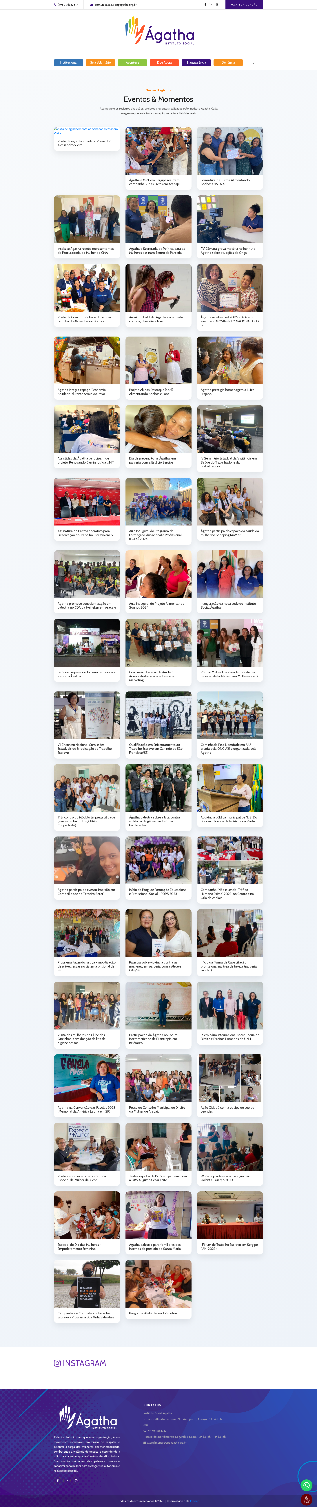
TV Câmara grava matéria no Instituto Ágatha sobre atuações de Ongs (228, 251)
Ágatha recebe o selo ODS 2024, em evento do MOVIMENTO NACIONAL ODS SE (230, 321)
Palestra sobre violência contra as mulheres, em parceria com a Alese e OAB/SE (155, 966)
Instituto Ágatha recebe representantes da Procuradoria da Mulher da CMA (86, 251)
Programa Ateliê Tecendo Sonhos (153, 1313)
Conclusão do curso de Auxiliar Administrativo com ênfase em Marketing (151, 676)
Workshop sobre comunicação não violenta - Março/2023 (225, 1178)
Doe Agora (164, 62)
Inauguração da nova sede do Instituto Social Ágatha (228, 606)
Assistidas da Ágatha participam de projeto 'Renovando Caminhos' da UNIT (86, 460)
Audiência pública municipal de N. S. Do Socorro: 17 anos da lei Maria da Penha (229, 819)
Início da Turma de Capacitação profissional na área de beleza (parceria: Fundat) (229, 966)
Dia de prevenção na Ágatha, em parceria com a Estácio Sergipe (152, 460)
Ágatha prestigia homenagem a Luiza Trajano (227, 392)
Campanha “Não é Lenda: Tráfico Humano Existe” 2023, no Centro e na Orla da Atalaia (227, 894)
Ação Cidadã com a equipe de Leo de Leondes (227, 1110)
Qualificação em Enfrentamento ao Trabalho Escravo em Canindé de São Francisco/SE (156, 749)
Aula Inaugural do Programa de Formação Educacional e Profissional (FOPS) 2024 (155, 535)
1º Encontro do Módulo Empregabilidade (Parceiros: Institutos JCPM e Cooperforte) (86, 821)
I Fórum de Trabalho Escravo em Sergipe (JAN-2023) (229, 1247)
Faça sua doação (244, 4)
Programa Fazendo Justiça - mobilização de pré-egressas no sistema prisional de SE (87, 966)
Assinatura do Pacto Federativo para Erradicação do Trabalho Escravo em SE (86, 533)
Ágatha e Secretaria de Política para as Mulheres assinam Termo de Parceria (157, 251)
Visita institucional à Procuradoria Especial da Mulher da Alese (82, 1178)
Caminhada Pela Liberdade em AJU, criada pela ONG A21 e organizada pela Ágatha (228, 749)
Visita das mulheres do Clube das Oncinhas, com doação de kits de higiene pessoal (81, 1039)
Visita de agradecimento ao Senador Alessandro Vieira (84, 143)
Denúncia (228, 62)
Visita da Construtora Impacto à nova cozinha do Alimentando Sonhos (85, 319)
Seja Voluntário (100, 62)
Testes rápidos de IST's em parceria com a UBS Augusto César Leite (158, 1178)
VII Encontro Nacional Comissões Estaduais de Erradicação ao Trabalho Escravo (85, 749)
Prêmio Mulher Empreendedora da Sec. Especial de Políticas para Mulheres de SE (230, 674)
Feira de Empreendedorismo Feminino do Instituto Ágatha (87, 674)
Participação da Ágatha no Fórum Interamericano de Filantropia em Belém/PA (153, 1039)
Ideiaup (194, 1501)
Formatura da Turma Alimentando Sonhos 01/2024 (225, 182)
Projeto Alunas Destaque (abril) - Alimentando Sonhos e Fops (152, 392)
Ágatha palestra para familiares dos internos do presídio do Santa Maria (155, 1247)
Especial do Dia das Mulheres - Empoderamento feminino (79, 1247)
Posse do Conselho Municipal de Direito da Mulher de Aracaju (157, 1110)
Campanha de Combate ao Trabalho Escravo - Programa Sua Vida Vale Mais (86, 1315)
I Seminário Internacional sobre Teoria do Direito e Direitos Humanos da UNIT (230, 1037)
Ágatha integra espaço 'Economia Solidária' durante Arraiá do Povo (82, 392)
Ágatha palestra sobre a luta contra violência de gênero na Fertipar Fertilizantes (154, 821)
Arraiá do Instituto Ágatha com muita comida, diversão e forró (156, 319)
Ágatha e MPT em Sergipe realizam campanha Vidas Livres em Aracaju (154, 182)
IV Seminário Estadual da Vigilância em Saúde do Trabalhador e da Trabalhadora (229, 462)
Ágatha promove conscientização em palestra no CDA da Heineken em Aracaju (87, 606)
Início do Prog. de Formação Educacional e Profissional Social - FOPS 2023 (158, 892)
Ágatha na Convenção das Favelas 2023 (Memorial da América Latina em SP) (86, 1110)
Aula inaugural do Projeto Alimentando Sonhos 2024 (156, 606)
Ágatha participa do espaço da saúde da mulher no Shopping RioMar (230, 533)
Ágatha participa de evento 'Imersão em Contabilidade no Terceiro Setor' (86, 892)
